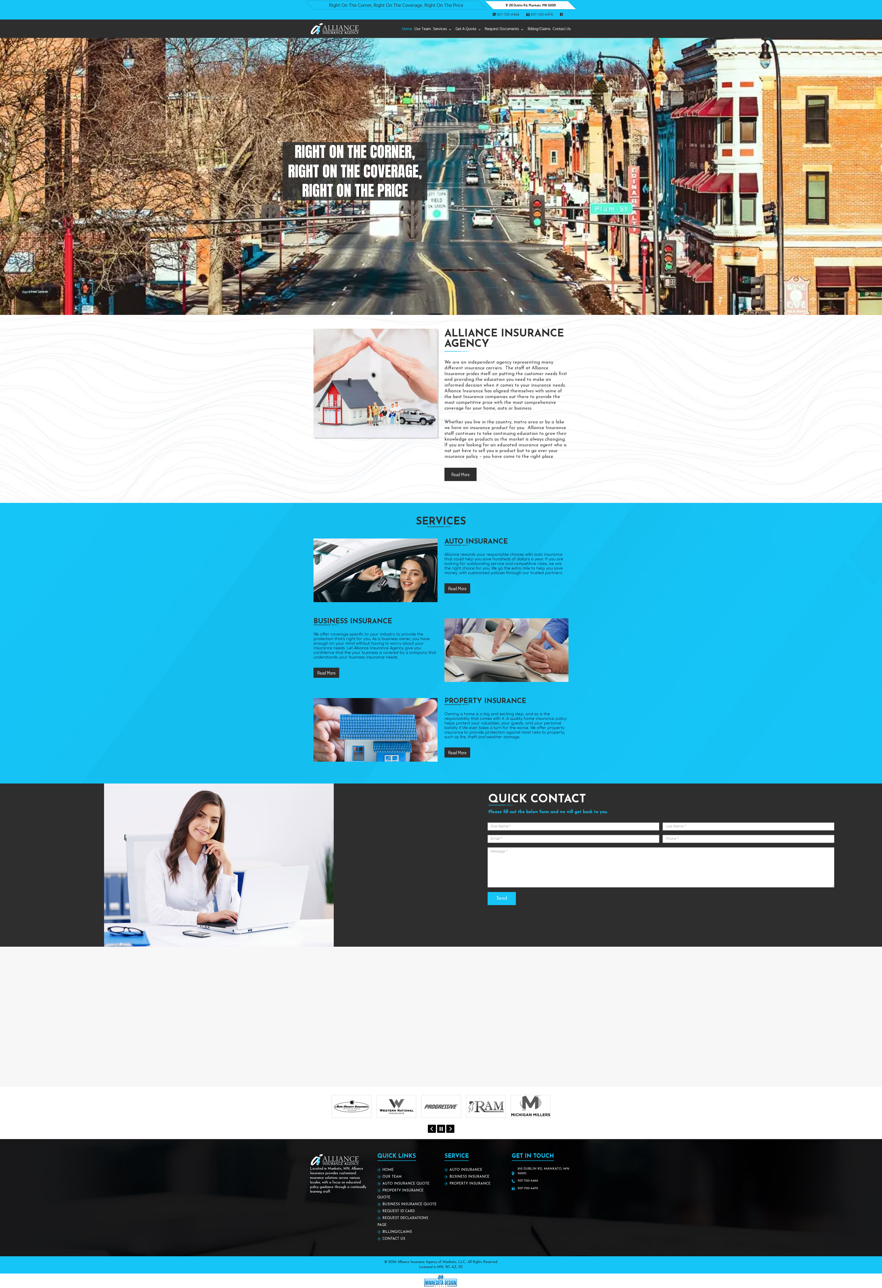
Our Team (422, 28)
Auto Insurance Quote (406, 1183)
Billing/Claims (539, 28)
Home (407, 28)
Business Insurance (469, 1177)
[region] (441, 171)
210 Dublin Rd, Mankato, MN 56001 (532, 5)
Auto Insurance (465, 1170)
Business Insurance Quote (409, 1204)
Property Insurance (470, 1183)
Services (440, 28)
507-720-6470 (541, 14)
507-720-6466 (507, 14)
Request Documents (502, 28)
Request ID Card (398, 1211)
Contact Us (562, 28)
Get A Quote (465, 28)
